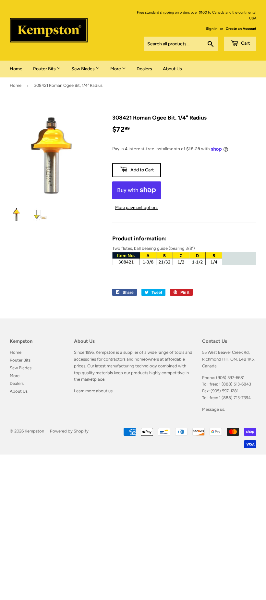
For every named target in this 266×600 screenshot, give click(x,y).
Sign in (211, 29)
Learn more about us (93, 390)
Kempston (34, 431)
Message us (213, 409)
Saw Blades (83, 69)
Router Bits (45, 69)
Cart (245, 43)
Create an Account (241, 29)
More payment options (136, 207)
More (116, 69)
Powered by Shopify (69, 431)
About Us (172, 69)
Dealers (144, 69)
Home (16, 69)
